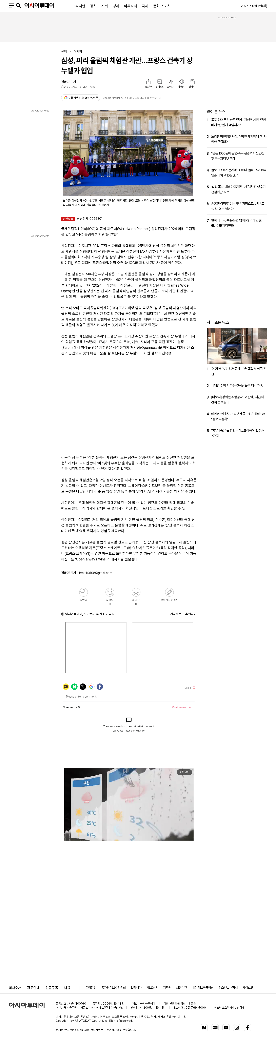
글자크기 (170, 86)
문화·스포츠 (161, 6)
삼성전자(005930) (89, 219)
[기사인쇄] (192, 82)
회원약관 (181, 988)
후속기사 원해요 (169, 592)
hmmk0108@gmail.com (95, 573)
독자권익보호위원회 (113, 988)
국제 (145, 6)
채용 (67, 988)
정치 (93, 6)
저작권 (167, 988)
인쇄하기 (192, 86)
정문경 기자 (68, 82)
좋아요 (83, 592)
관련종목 (68, 219)
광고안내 (33, 988)
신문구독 (51, 988)
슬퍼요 (109, 592)
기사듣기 (181, 86)
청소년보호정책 (228, 988)
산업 (64, 52)
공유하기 (148, 86)
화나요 (136, 592)
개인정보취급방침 (203, 988)
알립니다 (136, 988)
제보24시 (152, 988)
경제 (116, 6)
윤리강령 (90, 988)
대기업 (78, 52)
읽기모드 (159, 86)
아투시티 (130, 6)
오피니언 (78, 6)
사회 (104, 6)
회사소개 (15, 988)
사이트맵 (247, 988)
